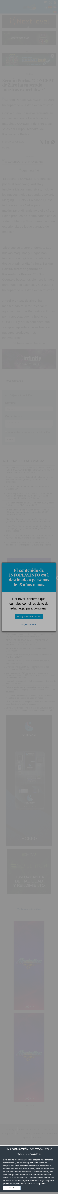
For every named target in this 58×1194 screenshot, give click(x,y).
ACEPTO (12, 1188)
